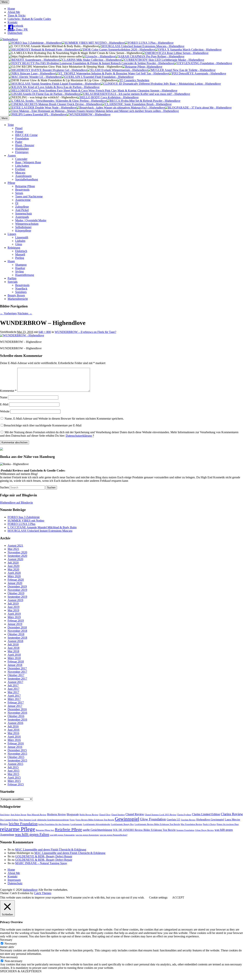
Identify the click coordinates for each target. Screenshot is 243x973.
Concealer (21, 159)
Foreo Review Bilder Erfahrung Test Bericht (95, 820)
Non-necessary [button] (9, 957)
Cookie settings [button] (158, 897)
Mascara (20, 172)
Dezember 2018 (17, 627)
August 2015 (15, 763)
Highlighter (22, 148)
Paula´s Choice (209, 824)
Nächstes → (24, 313)
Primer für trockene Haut (228, 824)
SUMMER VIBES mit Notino (26, 520)
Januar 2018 (15, 665)
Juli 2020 (13, 562)
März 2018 (14, 658)
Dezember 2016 (17, 709)
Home (11, 8)
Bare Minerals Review (36, 815)
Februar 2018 (16, 661)
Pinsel (18, 128)
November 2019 (17, 589)
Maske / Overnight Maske (30, 220)
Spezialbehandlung (26, 179)
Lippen (12, 234)
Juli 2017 (13, 685)
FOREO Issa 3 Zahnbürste (24, 517)
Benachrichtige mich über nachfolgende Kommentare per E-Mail (42, 425)
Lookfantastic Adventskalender (96, 824)
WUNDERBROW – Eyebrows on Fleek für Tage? (85, 332)
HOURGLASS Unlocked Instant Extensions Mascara (40, 530)
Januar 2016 (15, 746)
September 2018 (17, 637)
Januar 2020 (15, 583)
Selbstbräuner (23, 227)
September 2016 (17, 719)
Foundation (22, 138)
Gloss (18, 244)
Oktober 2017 (16, 675)
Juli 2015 (13, 767)
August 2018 (15, 641)
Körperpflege (23, 230)
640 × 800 (45, 332)
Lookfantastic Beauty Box (122, 824)
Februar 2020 (16, 579)
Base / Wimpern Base (28, 162)
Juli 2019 (13, 603)
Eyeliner (20, 169)
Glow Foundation (153, 819)
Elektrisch (21, 251)
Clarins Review (232, 814)
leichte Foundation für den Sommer (54, 824)
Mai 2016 (13, 733)
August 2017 (15, 682)
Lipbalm (20, 240)
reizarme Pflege (17, 829)
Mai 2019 (13, 610)
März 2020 (14, 576)
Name (3, 397)
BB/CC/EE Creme (26, 135)
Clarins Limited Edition (206, 814)
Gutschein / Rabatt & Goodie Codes (29, 18)
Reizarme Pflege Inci (45, 830)
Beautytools (22, 189)
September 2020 (17, 555)
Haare (11, 261)
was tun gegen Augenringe (87, 835)
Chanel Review (134, 814)
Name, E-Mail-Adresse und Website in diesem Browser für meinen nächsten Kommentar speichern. (64, 418)
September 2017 (17, 678)
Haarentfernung (24, 275)
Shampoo (21, 264)
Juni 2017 (13, 688)
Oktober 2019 (16, 593)
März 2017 (14, 699)
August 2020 (15, 559)
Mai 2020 (13, 569)
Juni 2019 (13, 607)
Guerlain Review (188, 820)
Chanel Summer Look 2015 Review (160, 815)
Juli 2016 (13, 726)
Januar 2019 (15, 624)
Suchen (4, 487)
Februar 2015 (16, 784)
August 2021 (15, 545)
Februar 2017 (16, 702)
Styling (19, 271)
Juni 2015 (13, 770)
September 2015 (17, 760)
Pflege (11, 182)
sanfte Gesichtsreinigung (97, 830)
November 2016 (17, 712)
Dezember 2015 (17, 750)
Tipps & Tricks (16, 15)
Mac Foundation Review (191, 824)
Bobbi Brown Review (89, 815)
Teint (11, 124)
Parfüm (12, 278)
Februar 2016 (16, 743)
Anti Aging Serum (18, 815)
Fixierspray (22, 152)
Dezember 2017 (17, 668)
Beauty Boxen (16, 295)
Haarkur (20, 268)
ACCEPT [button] (178, 897)
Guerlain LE (173, 819)
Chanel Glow (104, 815)
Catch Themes (42, 893)
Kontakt (12, 22)
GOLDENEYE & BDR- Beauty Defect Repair (43, 856)
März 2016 (14, 740)
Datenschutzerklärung (79, 435)
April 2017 (14, 695)
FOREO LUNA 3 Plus (21, 524)
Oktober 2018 (16, 634)
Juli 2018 (13, 644)
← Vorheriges (8, 313)
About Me (14, 12)
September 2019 (17, 596)
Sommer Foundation (185, 830)
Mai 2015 (13, 774)
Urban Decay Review (204, 830)
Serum (19, 193)
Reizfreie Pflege (68, 829)
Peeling (19, 257)
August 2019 (15, 600)
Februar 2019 (16, 620)
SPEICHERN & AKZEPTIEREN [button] (21, 971)
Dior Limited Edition (9, 820)
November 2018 (17, 630)
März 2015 (14, 781)
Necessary (11, 943)
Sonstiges (21, 292)
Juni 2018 (13, 647)
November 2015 (17, 753)
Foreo (72, 820)
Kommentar (8, 390)
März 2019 (14, 617)
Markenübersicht (18, 298)
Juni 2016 (13, 729)
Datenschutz (15, 32)
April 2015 (14, 777)
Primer (19, 131)
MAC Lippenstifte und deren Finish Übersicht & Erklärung (50, 849)
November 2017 (17, 671)
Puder (18, 141)
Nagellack (21, 288)
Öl (16, 203)
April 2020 (14, 572)
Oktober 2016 (16, 716)
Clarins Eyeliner (184, 815)
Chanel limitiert (118, 815)
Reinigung (14, 247)
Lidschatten (22, 165)
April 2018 (14, 654)
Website (4, 411)
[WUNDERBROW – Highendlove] (22, 335)
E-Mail (4, 404)
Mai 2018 (13, 651)
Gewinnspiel (127, 818)
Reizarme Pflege (25, 186)
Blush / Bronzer (24, 145)
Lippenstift (21, 237)
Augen (12, 155)
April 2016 (14, 736)
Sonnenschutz (23, 213)
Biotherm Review (56, 814)
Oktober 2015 (16, 757)
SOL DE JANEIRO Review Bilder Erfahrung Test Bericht (144, 830)
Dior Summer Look (27, 820)
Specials (12, 281)
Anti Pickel (22, 210)
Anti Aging (5, 815)
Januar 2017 (15, 705)
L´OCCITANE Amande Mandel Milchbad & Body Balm (42, 527)
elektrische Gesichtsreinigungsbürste (53, 820)
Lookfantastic (76, 824)
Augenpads (22, 217)
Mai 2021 (13, 549)
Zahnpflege (22, 206)
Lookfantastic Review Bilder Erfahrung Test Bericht (157, 824)
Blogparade (73, 814)
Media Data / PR (18, 29)
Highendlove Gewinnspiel (210, 819)
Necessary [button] (6, 939)
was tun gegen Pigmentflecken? (113, 835)
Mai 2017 (13, 692)
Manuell (20, 254)
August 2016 (15, 723)
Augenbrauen (23, 176)
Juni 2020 (13, 566)
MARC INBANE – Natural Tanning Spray (41, 863)
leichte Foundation (23, 824)
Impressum (14, 879)
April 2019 (14, 613)
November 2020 (17, 552)
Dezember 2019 (17, 586)
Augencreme (23, 199)
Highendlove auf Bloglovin (16, 502)
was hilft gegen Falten (32, 834)
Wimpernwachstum (26, 223)
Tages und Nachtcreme (29, 196)
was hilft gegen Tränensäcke (62, 835)
